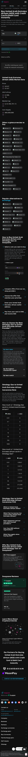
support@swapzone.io (6, 711)
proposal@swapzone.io (6, 715)
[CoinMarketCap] (26, 702)
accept (26, 754)
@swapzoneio (17, 711)
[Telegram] (5, 702)
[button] (25, 2)
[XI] (2, 702)
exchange (6, 200)
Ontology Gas (16, 8)
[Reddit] (9, 702)
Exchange (3, 5)
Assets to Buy (8, 8)
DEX (18, 5)
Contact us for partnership (14, 678)
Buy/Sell (12, 5)
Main (2, 8)
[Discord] (12, 702)
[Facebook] (16, 702)
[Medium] (22, 702)
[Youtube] (19, 702)
